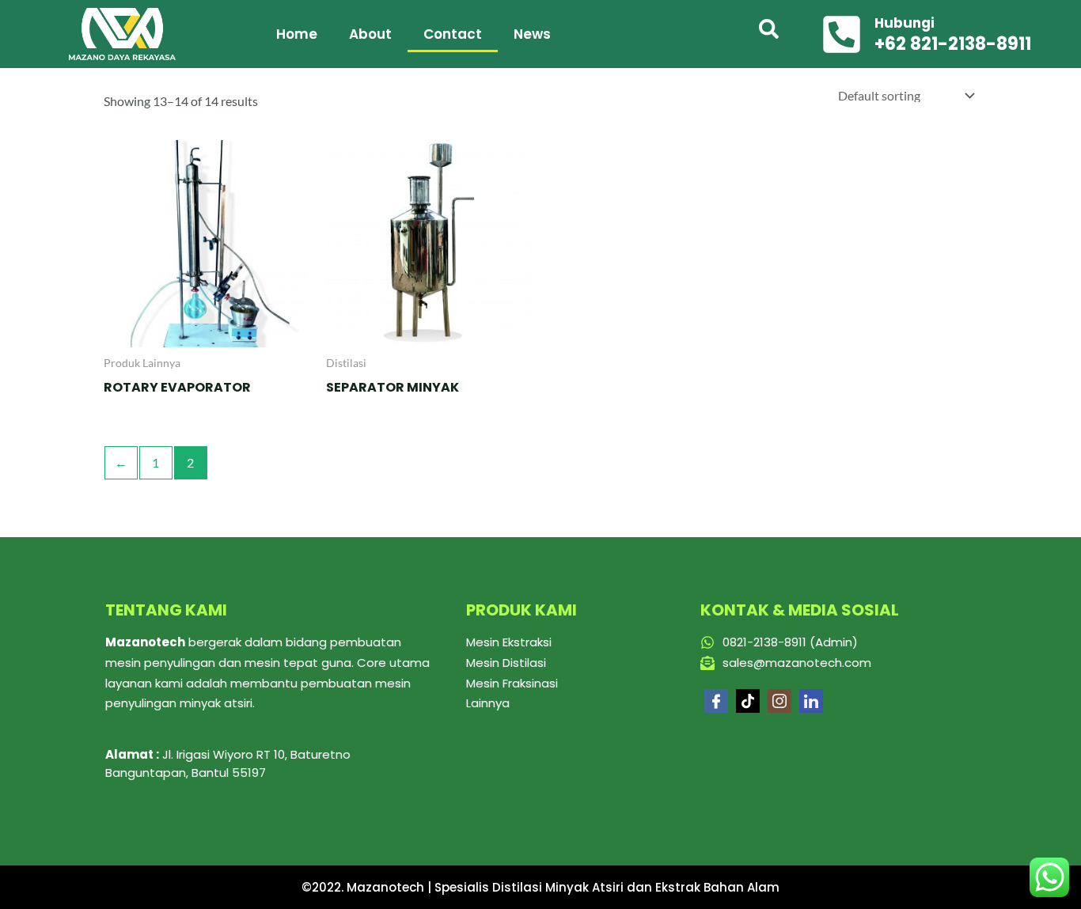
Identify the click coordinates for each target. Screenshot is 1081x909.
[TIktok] (748, 701)
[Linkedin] (811, 701)
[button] (769, 34)
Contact (452, 34)
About (370, 34)
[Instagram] (779, 701)
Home (296, 34)
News (532, 34)
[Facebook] (716, 701)
